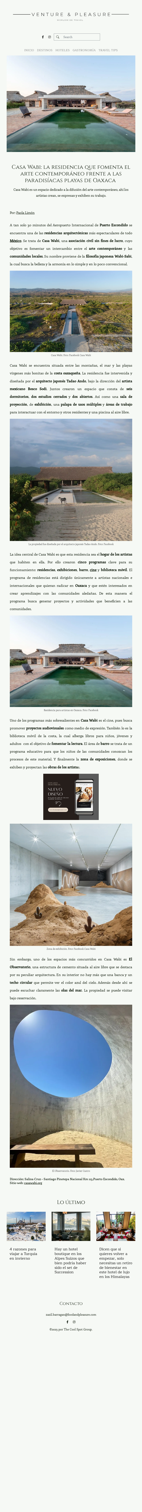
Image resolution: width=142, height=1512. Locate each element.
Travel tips (108, 50)
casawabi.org (33, 1182)
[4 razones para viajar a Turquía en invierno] (26, 1226)
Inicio (29, 50)
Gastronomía (84, 50)
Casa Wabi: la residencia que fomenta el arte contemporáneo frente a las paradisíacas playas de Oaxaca (71, 173)
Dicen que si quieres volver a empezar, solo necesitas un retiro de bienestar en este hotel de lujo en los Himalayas (115, 1263)
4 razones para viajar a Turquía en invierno (23, 1253)
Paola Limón (25, 212)
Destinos (45, 50)
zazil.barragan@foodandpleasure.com (71, 1314)
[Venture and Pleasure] (71, 14)
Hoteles (62, 50)
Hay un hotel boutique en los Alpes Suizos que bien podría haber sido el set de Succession (70, 1260)
